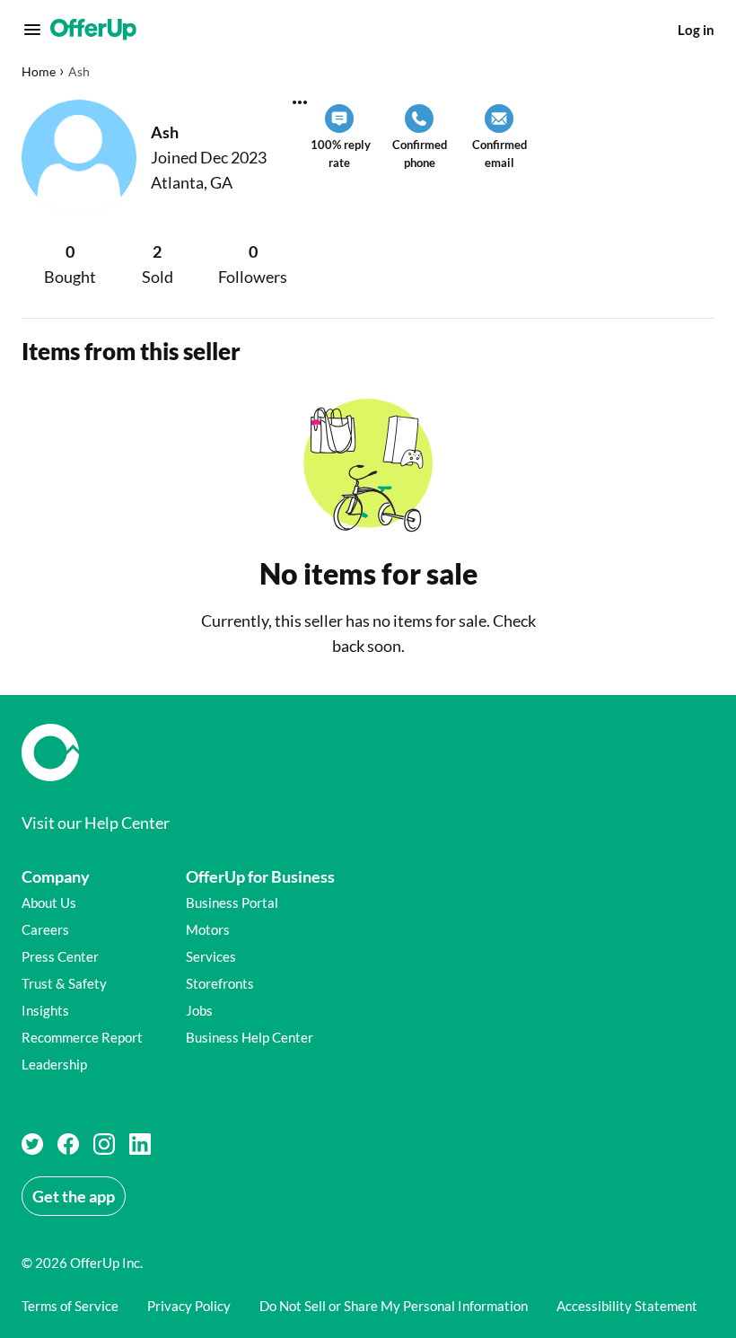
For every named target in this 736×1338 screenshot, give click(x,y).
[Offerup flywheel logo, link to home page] (368, 752)
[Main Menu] (32, 29)
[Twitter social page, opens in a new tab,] (32, 1144)
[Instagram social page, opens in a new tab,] (104, 1144)
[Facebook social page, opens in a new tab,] (68, 1144)
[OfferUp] (93, 29)
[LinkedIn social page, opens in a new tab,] (140, 1144)
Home (39, 71)
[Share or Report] (300, 102)
